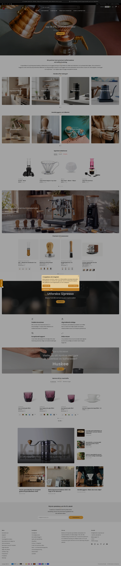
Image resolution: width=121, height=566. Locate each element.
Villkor (51, 289)
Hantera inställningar (73, 285)
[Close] (78, 276)
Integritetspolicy (46, 289)
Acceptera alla (46, 285)
